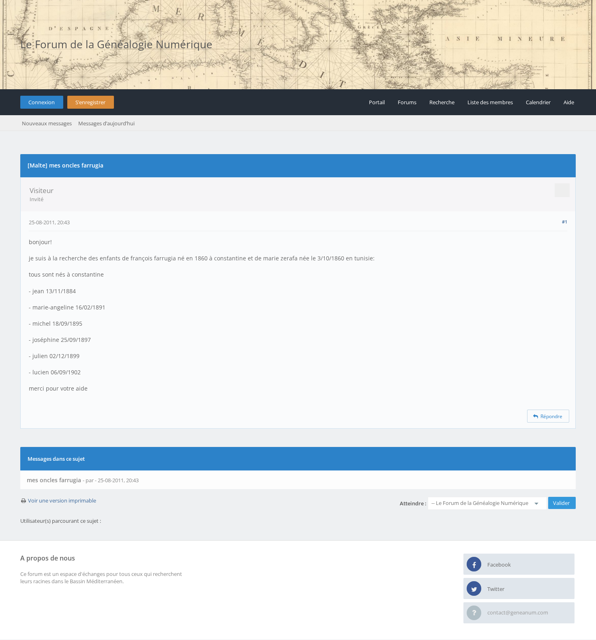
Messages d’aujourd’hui (106, 123)
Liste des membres (490, 102)
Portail (377, 102)
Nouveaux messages (47, 123)
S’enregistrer (90, 102)
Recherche (442, 102)
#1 (564, 222)
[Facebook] (474, 564)
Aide (569, 102)
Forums (407, 102)
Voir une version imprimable (62, 500)
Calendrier (538, 102)
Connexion (41, 102)
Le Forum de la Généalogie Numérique (116, 44)
